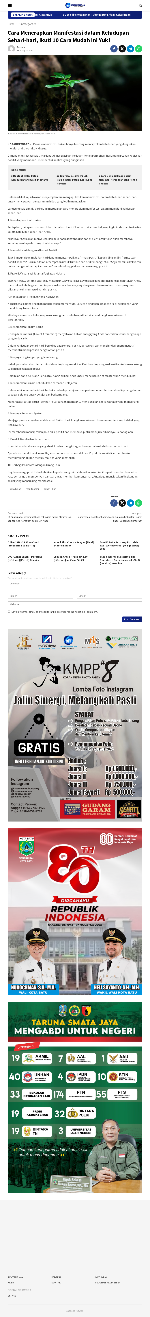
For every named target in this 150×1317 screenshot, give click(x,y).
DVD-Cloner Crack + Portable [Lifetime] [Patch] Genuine (25, 558)
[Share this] (114, 48)
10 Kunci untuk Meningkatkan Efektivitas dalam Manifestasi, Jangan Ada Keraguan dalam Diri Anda (40, 516)
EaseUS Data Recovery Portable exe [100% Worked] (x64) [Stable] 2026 (119, 545)
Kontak (56, 1282)
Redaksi (56, 1277)
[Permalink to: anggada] (11, 48)
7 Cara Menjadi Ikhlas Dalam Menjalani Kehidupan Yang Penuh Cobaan (118, 179)
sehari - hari (50, 489)
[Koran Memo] (75, 5)
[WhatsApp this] (138, 48)
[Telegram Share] (130, 48)
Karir (11, 1282)
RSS (14, 1296)
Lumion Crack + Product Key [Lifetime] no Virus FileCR (70, 558)
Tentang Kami (16, 1277)
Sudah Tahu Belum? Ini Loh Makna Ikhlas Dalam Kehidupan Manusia (75, 179)
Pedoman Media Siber (107, 1282)
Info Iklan (101, 1277)
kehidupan (15, 489)
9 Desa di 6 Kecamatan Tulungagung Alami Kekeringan (59, 14)
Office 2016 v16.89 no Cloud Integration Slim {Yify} (23, 544)
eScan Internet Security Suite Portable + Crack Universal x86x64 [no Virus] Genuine (120, 560)
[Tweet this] (122, 48)
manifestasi (32, 489)
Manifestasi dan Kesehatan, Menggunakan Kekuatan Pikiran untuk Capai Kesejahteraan (110, 516)
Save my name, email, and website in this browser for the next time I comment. (55, 611)
